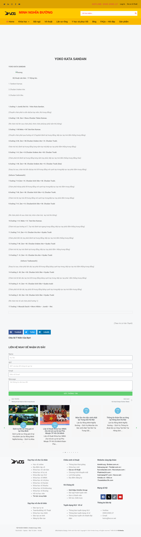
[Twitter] (4, 4)
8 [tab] (78, 452)
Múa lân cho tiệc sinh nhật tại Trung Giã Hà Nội (86, 418)
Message (12, 379)
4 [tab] (69, 452)
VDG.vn (109, 478)
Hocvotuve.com (118, 470)
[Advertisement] (70, 40)
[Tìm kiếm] (135, 13)
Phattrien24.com (103, 472)
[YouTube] (19, 4)
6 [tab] (74, 452)
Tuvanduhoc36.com (105, 480)
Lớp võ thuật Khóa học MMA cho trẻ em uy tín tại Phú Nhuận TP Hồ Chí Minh (54, 431)
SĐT (10, 362)
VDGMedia (120, 530)
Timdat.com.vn (115, 467)
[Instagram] (12, 4)
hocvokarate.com (104, 470)
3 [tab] (67, 452)
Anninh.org (101, 464)
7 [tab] (76, 452)
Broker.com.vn (112, 464)
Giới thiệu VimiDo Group (78, 490)
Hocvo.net (117, 475)
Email (11, 371)
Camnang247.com (104, 475)
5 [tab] (71, 452)
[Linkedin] (8, 4)
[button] (105, 4)
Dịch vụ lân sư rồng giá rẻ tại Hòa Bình (23, 430)
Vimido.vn (101, 478)
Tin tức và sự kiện (40, 496)
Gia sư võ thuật (132, 4)
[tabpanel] (23, 426)
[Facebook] (15, 4)
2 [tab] (65, 452)
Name (11, 354)
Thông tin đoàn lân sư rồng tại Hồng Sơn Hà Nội (118, 418)
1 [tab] (63, 452)
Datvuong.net (102, 467)
